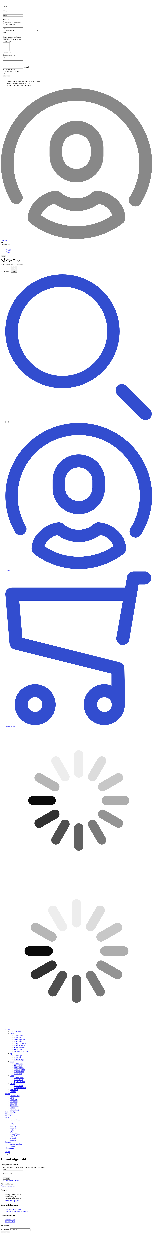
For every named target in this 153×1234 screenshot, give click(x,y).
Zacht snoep (14, 1106)
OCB (12, 1132)
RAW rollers (18, 1086)
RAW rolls (18, 1074)
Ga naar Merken (15, 1120)
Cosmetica (9, 1116)
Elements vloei (19, 1046)
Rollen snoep (14, 1110)
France (8, 252)
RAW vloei (18, 1037)
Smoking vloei (19, 1039)
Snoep (7, 1094)
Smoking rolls (19, 1068)
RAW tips (17, 1058)
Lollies (12, 1108)
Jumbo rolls (18, 1064)
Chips (12, 1098)
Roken (7, 1029)
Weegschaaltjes (10, 1112)
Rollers (12, 1084)
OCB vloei (18, 1050)
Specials (8, 1142)
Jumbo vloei (18, 1035)
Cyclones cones (19, 1082)
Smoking (13, 1126)
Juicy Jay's (13, 1136)
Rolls (12, 1062)
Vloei (12, 1033)
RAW (12, 1124)
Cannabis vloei (19, 1048)
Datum (5, 55)
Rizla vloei (18, 1041)
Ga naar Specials (16, 1144)
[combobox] (15, 264)
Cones (12, 1076)
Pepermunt (13, 1102)
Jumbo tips (18, 1056)
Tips (11, 1054)
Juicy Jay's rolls (19, 1070)
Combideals (9, 1148)
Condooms (9, 1114)
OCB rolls (18, 1066)
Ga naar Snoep (15, 1096)
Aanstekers (14, 1090)
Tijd (4, 57)
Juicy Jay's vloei (20, 1044)
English (8, 250)
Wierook (13, 1146)
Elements (13, 1138)
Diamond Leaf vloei (21, 1052)
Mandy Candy (15, 1134)
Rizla (12, 1130)
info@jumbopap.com (12, 1201)
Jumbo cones (19, 1078)
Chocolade (13, 1100)
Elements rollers (20, 1088)
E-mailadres (5, 1229)
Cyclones (13, 1140)
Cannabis (13, 1128)
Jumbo (12, 1122)
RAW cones (18, 1080)
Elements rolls (19, 1072)
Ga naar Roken (15, 1031)
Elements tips (19, 1060)
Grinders (13, 1092)
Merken (8, 1118)
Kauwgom (13, 1104)
